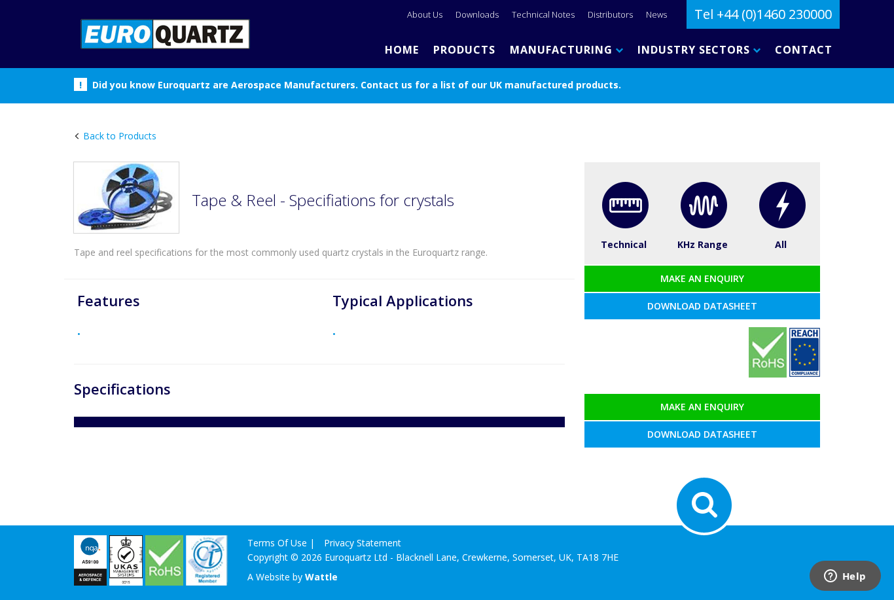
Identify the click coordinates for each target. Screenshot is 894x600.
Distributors (610, 14)
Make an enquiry (702, 278)
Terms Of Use (277, 543)
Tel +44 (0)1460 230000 (763, 14)
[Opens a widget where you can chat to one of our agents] (845, 577)
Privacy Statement (362, 543)
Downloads (477, 14)
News (656, 14)
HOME (402, 50)
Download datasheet (702, 306)
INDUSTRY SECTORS (695, 50)
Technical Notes (543, 14)
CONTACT (803, 50)
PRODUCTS (464, 50)
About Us (424, 14)
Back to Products (118, 136)
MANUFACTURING (563, 50)
